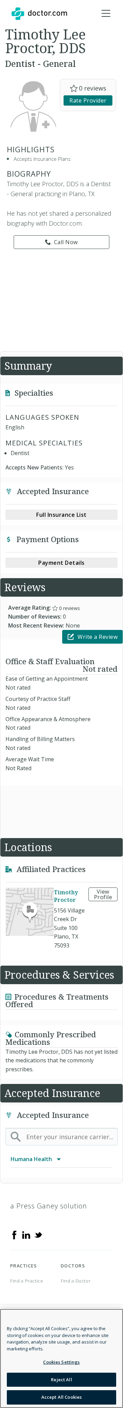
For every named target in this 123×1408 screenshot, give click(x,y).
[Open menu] (106, 14)
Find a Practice (26, 1281)
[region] (61, 1358)
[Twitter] (38, 1234)
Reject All (61, 1379)
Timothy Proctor (66, 896)
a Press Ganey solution (48, 1205)
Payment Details (61, 562)
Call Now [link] (66, 242)
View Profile (103, 894)
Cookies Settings (61, 1362)
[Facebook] (14, 1234)
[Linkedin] (26, 1234)
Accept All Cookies (61, 1397)
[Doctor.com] (39, 13)
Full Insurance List (61, 514)
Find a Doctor (76, 1281)
